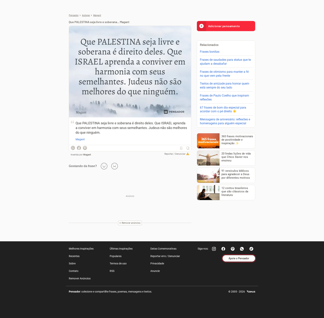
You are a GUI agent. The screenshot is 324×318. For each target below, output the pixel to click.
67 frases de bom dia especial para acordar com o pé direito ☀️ (223, 109)
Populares (116, 256)
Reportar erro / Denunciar (165, 256)
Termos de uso (118, 263)
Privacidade (157, 263)
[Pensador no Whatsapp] (242, 249)
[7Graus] (251, 291)
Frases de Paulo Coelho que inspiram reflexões (224, 97)
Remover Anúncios (80, 278)
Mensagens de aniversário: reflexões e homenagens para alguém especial (225, 121)
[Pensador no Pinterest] (232, 249)
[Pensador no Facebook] (223, 249)
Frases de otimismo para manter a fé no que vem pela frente (224, 73)
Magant (87, 154)
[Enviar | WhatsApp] (73, 148)
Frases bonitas (209, 51)
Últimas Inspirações (121, 248)
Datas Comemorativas (163, 248)
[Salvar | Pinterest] (85, 148)
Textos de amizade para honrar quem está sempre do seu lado (224, 85)
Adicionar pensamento (224, 26)
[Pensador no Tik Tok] (251, 249)
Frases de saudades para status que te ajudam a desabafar (225, 61)
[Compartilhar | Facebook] (79, 148)
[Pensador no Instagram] (214, 249)
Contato (73, 270)
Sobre (72, 263)
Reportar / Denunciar (174, 154)
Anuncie (155, 270)
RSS (112, 270)
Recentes (74, 256)
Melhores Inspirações (81, 248)
